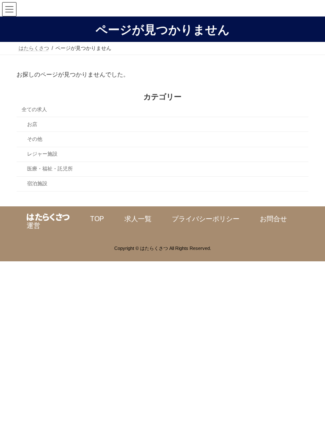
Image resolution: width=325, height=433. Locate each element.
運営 (33, 225)
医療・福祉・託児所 (50, 169)
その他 (34, 139)
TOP (97, 218)
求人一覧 (137, 218)
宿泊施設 (37, 183)
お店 (32, 124)
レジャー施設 (42, 154)
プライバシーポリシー (206, 218)
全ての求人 (34, 109)
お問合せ (273, 218)
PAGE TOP (309, 410)
